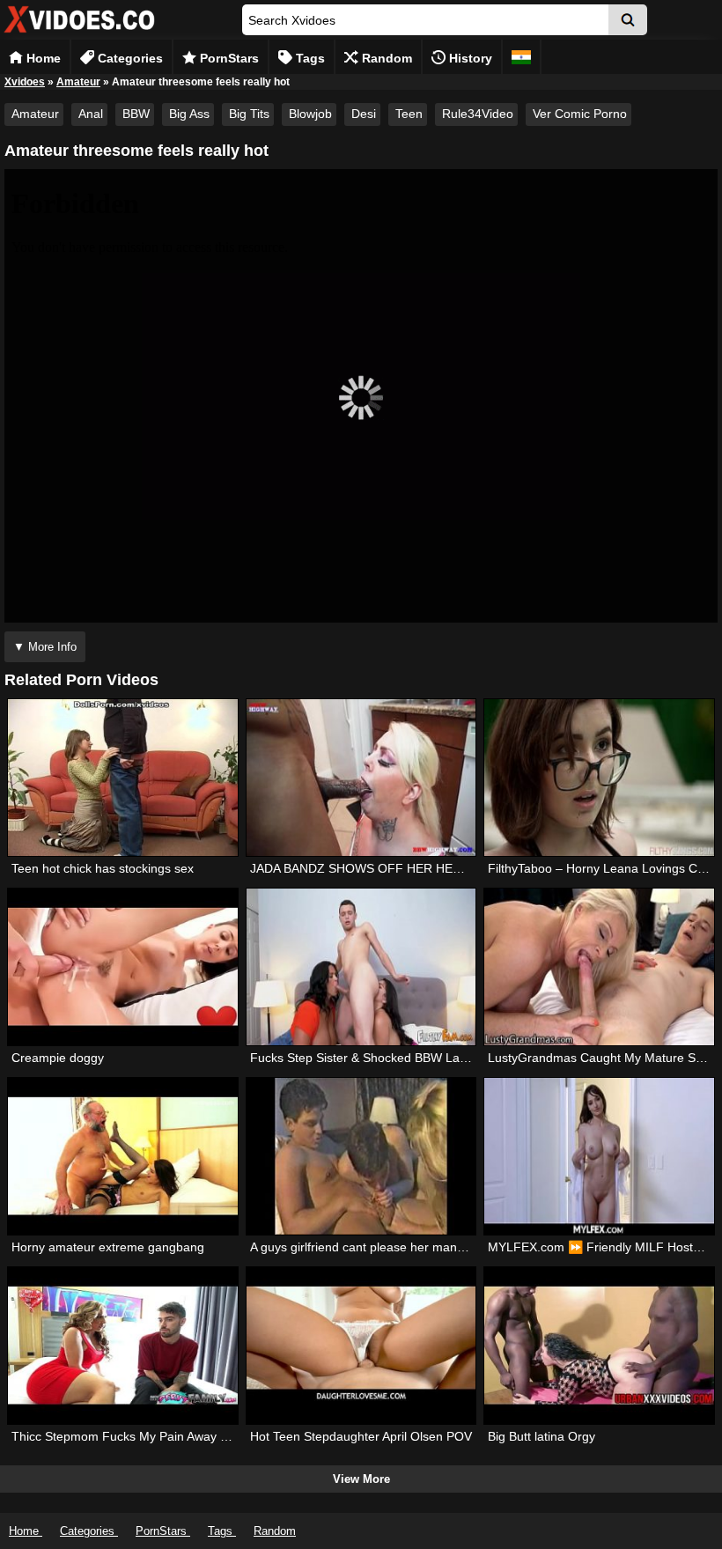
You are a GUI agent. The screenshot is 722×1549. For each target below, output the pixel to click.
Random (385, 58)
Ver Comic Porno (580, 114)
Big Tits (249, 114)
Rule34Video (477, 114)
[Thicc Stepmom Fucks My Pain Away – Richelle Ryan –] (122, 1345)
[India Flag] (521, 57)
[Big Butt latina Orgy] (598, 1345)
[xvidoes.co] (79, 33)
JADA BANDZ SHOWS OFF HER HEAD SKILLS (382, 868)
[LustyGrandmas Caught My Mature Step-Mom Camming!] (598, 967)
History (469, 58)
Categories (128, 58)
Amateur (78, 82)
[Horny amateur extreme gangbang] (122, 1156)
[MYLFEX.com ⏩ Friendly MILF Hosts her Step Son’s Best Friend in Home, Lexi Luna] (598, 1156)
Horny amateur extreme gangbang (107, 1247)
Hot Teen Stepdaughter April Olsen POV (361, 1436)
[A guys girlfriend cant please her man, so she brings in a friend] (361, 1156)
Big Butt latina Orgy (541, 1436)
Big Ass (189, 114)
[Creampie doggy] (122, 967)
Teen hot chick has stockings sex (102, 868)
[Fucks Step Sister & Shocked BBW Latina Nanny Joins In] (361, 967)
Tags (308, 58)
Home (42, 58)
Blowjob (310, 114)
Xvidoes (24, 82)
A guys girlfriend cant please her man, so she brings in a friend (424, 1247)
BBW (136, 114)
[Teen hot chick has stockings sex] (122, 777)
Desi (363, 114)
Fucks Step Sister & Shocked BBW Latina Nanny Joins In (408, 1058)
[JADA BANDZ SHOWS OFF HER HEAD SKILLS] (361, 777)
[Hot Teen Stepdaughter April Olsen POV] (361, 1345)
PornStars (227, 58)
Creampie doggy (57, 1058)
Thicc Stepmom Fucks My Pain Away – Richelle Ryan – (164, 1436)
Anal (90, 114)
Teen (409, 114)
